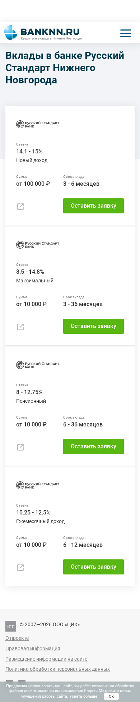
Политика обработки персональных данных (57, 669)
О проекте (17, 638)
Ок (111, 696)
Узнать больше (83, 696)
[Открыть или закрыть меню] (125, 32)
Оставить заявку (93, 205)
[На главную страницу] (43, 33)
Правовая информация (32, 648)
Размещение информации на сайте (46, 659)
